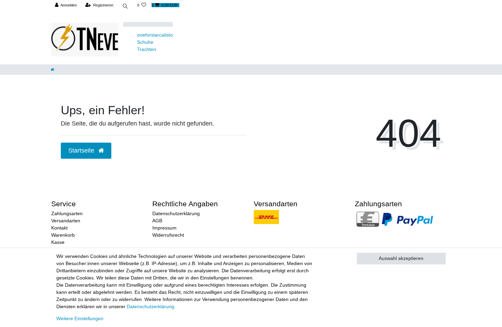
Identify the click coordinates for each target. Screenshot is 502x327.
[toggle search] (125, 7)
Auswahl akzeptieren (401, 258)
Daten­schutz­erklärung (150, 306)
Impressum (164, 228)
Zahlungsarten (67, 213)
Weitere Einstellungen (79, 318)
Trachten (146, 49)
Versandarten (65, 220)
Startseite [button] (82, 150)
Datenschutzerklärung (176, 213)
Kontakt (59, 228)
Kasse (58, 242)
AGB (157, 220)
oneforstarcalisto (155, 35)
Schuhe (145, 42)
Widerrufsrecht (168, 235)
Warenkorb (63, 235)
